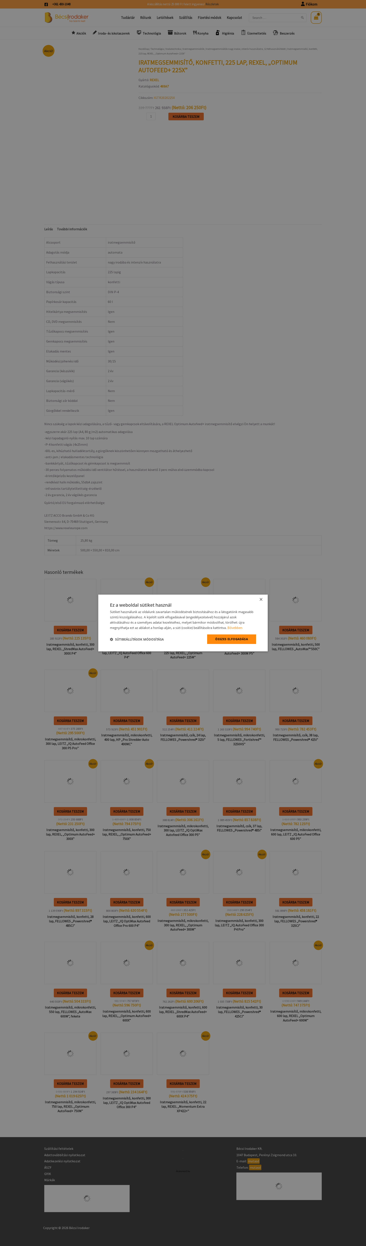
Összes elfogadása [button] (231, 639)
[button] (137, 639)
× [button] (260, 599)
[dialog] (183, 623)
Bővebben (234, 628)
